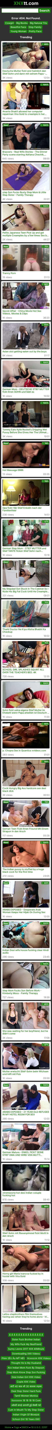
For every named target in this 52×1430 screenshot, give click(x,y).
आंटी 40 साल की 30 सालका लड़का (26, 1386)
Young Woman (18, 31)
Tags (16, 1427)
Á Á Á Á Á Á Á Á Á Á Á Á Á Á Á (26, 1334)
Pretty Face (35, 31)
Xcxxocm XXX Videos (39, 1358)
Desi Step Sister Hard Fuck (26, 1390)
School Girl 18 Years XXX (26, 1419)
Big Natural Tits (38, 23)
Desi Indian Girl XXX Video (26, 1376)
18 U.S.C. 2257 (39, 1427)
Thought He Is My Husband (26, 1362)
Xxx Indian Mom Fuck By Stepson (26, 1367)
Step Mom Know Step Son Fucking (26, 1372)
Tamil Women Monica (26, 1395)
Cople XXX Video (26, 1381)
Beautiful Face (18, 27)
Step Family (35, 27)
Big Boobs (21, 23)
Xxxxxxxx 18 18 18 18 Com (26, 1400)
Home (8, 1427)
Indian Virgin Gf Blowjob (26, 1414)
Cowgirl (9, 23)
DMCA (25, 1427)
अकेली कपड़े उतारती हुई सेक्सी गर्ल (26, 1405)
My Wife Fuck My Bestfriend (26, 1344)
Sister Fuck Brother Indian (26, 1339)
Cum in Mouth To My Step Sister (26, 1409)
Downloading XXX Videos (26, 1353)
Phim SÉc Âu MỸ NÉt (13, 1358)
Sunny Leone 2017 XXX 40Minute (26, 1348)
